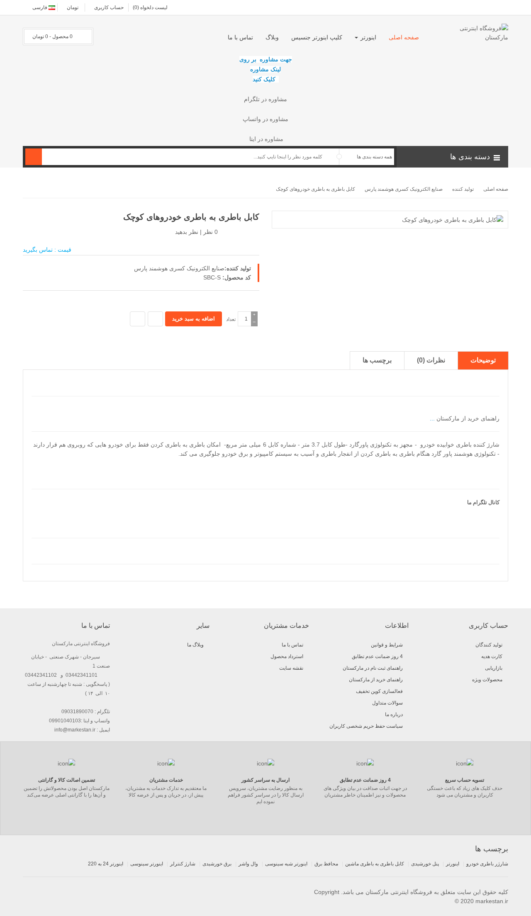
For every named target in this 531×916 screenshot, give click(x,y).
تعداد (231, 319)
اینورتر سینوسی (146, 864)
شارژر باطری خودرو (487, 864)
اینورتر (452, 864)
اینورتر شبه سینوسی (286, 864)
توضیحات (483, 360)
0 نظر (210, 231)
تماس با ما (292, 645)
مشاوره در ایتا (265, 139)
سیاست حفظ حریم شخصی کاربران (366, 726)
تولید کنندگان (488, 645)
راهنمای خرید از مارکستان (467, 418)
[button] (452, 157)
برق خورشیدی (216, 864)
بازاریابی (493, 668)
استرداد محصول (286, 656)
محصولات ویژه (487, 680)
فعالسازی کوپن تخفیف (379, 691)
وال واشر (248, 864)
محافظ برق (326, 864)
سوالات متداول (387, 703)
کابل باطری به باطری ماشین (374, 864)
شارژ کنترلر (182, 864)
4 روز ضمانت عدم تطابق (377, 656)
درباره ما (394, 714)
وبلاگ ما (195, 645)
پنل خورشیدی (425, 864)
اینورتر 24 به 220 (105, 864)
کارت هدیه (491, 656)
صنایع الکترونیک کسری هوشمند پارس (179, 268)
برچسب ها (377, 360)
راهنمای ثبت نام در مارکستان (373, 668)
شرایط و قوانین (387, 645)
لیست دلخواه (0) (150, 7)
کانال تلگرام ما (482, 502)
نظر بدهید (186, 231)
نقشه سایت (291, 668)
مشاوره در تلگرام (265, 99)
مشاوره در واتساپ (265, 119)
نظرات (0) (431, 360)
